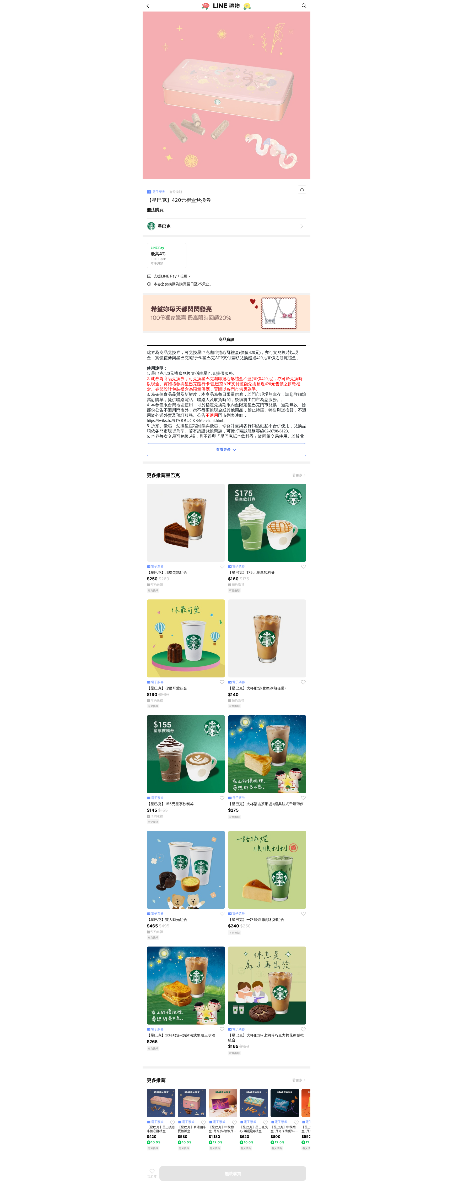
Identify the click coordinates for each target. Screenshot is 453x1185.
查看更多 (223, 449)
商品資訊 (226, 339)
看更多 (297, 475)
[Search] (304, 6)
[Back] (149, 6)
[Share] (302, 189)
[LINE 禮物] (226, 5)
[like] (222, 566)
